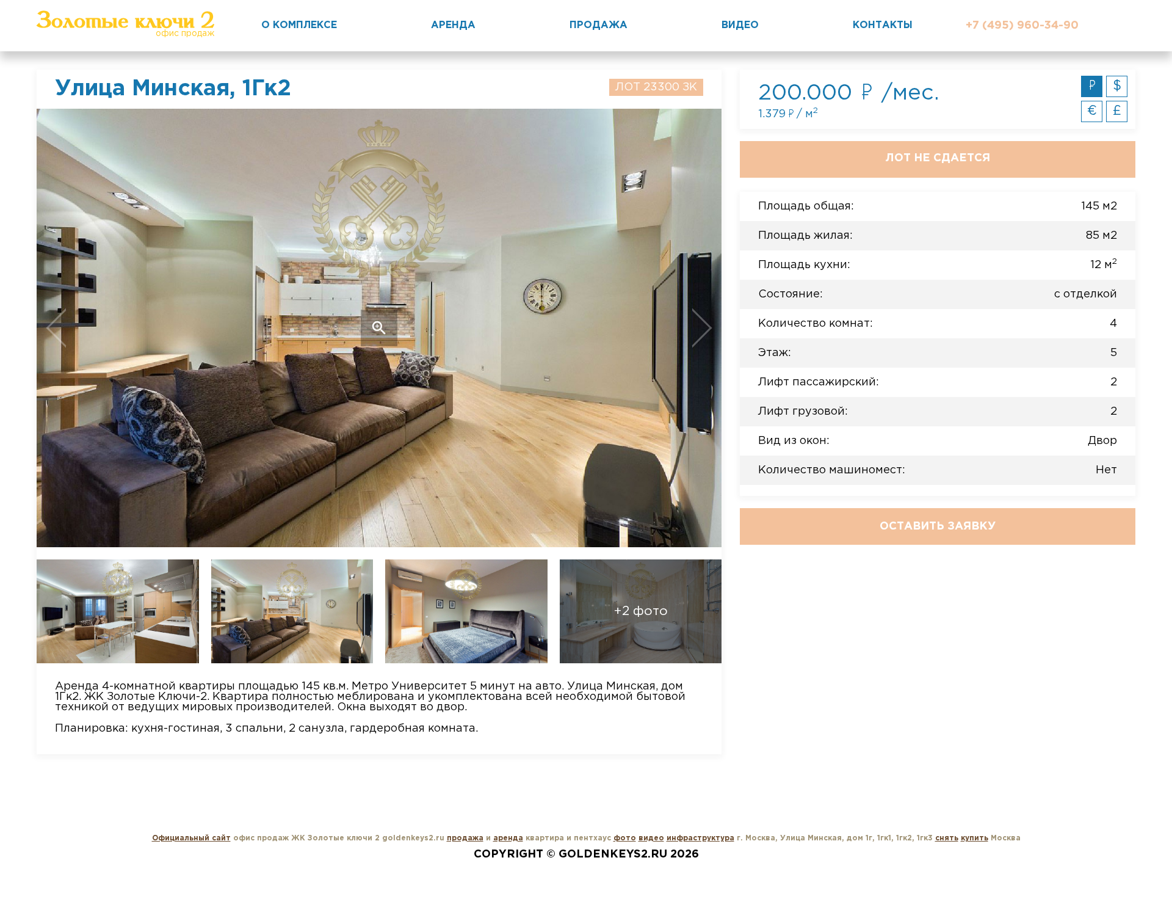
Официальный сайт (191, 838)
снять (946, 838)
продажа (465, 838)
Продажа (599, 25)
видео (651, 838)
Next (653, 328)
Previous (105, 328)
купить (974, 838)
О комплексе (299, 25)
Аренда (453, 25)
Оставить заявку (938, 526)
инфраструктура (700, 838)
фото (624, 838)
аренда (508, 838)
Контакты (883, 25)
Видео (740, 25)
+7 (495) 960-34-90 (1022, 26)
